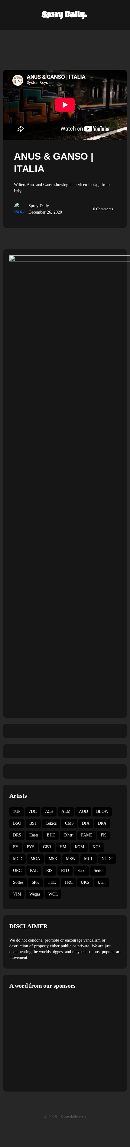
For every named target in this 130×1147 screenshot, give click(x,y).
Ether (68, 835)
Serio (98, 870)
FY (15, 847)
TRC (68, 882)
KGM (79, 847)
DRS (17, 835)
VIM (17, 894)
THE (52, 882)
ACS (49, 811)
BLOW (102, 811)
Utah (102, 882)
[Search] (118, 15)
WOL (53, 894)
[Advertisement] (60, 1039)
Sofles (18, 882)
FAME (86, 835)
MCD (17, 858)
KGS (97, 847)
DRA (102, 823)
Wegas (34, 894)
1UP (16, 811)
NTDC (107, 858)
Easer (33, 835)
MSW (71, 858)
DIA (85, 823)
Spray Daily (38, 206)
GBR (47, 847)
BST (33, 823)
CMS (69, 823)
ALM (65, 811)
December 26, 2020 (45, 212)
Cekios (51, 823)
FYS (30, 847)
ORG (17, 870)
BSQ (17, 823)
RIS (49, 870)
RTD (65, 870)
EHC (51, 835)
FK (103, 835)
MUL (88, 858)
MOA (35, 858)
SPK (35, 882)
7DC (32, 811)
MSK (53, 858)
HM (63, 847)
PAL (33, 870)
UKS (85, 882)
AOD (83, 811)
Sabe (81, 870)
